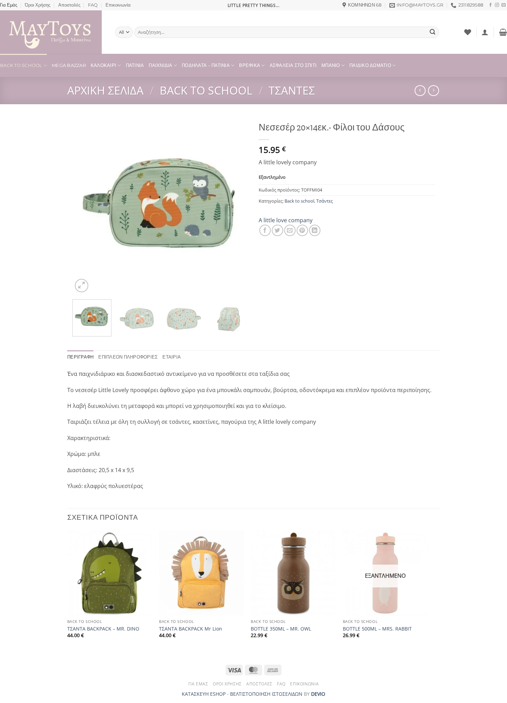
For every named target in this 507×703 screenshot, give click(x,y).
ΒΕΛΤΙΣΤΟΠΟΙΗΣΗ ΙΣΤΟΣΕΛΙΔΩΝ (266, 694)
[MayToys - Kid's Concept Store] (52, 32)
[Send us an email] (503, 5)
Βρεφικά (249, 65)
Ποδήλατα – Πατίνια (206, 65)
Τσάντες (292, 90)
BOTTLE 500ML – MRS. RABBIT (377, 629)
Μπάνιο (330, 65)
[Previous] (84, 206)
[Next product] (420, 90)
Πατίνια (135, 65)
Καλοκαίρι (103, 65)
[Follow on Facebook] (490, 5)
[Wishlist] (467, 32)
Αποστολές (69, 5)
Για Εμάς (8, 5)
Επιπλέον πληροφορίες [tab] (128, 357)
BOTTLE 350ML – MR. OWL (281, 629)
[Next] (236, 206)
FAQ (93, 5)
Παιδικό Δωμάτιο (370, 65)
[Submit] (432, 32)
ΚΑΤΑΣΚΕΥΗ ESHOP (204, 694)
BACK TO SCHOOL (21, 65)
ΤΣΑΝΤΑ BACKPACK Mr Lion (190, 629)
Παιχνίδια (160, 65)
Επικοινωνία (118, 5)
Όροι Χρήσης (37, 5)
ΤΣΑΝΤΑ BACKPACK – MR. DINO (103, 629)
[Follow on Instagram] (497, 5)
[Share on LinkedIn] (314, 230)
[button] (484, 32)
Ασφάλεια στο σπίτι (293, 65)
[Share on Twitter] (277, 230)
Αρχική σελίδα (105, 90)
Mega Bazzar (69, 65)
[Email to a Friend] (290, 230)
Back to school (206, 90)
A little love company (285, 220)
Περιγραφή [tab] (80, 357)
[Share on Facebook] (265, 230)
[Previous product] (433, 90)
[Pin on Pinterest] (302, 230)
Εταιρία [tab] (171, 357)
